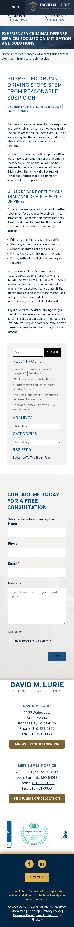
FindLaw (37, 919)
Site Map (34, 911)
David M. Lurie (34, 107)
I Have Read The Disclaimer (32, 641)
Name (12, 524)
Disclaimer (15, 632)
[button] (12, 7)
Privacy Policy (52, 911)
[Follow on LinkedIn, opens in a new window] (42, 864)
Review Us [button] (37, 877)
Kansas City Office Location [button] (36, 744)
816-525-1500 (55, 20)
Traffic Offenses (17, 111)
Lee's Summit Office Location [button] (37, 798)
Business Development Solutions (35, 915)
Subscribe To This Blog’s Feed (31, 458)
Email (13, 564)
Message (14, 584)
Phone (12, 544)
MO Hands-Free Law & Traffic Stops (35, 379)
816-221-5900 (18, 20)
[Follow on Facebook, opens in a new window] (29, 864)
